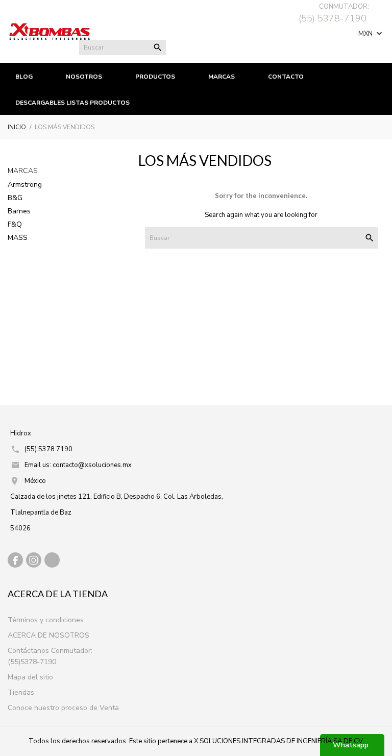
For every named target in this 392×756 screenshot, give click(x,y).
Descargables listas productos (72, 103)
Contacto (286, 76)
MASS (18, 237)
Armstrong (25, 184)
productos (155, 76)
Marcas (23, 171)
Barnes (19, 211)
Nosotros (84, 76)
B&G (15, 198)
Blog (24, 76)
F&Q (15, 224)
